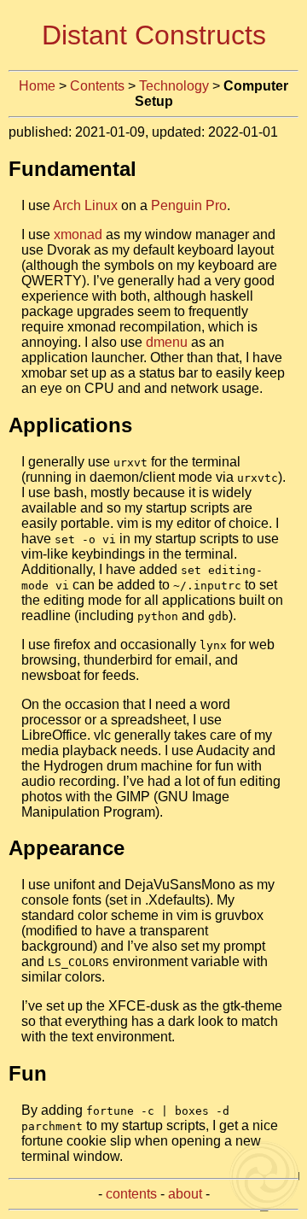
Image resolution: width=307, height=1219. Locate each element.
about (185, 1194)
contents (131, 1194)
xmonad (78, 234)
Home (37, 86)
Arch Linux (85, 205)
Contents (97, 86)
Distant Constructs (154, 35)
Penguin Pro (189, 205)
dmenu (167, 342)
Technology (174, 86)
